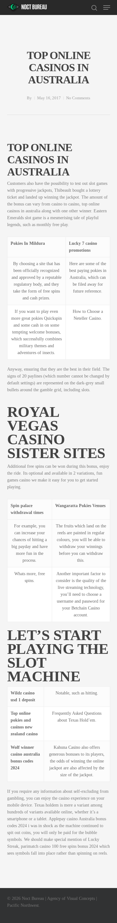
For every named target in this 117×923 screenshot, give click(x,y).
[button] (106, 7)
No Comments (78, 98)
